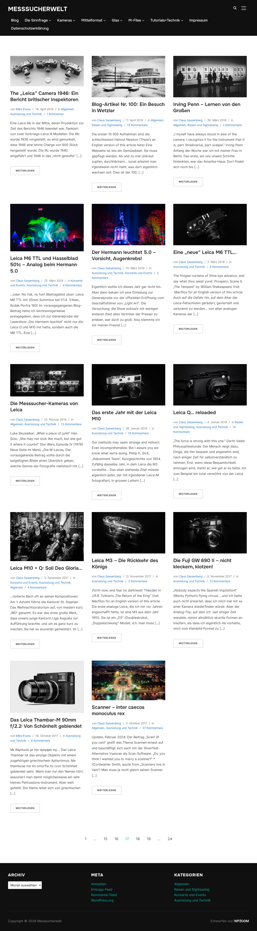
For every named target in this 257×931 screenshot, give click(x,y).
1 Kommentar (55, 114)
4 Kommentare (37, 587)
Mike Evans (23, 109)
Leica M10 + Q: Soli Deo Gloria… (46, 568)
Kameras (64, 20)
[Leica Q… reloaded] (210, 367)
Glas (115, 20)
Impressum (198, 20)
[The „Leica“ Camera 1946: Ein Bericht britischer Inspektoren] (47, 58)
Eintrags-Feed (101, 889)
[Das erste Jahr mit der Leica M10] (128, 367)
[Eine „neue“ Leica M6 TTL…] (210, 206)
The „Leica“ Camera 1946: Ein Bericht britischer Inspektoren (44, 96)
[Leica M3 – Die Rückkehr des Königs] (128, 515)
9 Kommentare (72, 285)
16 (116, 839)
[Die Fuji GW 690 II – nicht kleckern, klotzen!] (210, 515)
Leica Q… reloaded (194, 413)
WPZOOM (241, 921)
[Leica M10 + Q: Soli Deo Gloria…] (47, 515)
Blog (15, 20)
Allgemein (67, 109)
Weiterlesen (25, 170)
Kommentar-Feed (104, 895)
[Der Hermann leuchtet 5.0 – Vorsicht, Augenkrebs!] (128, 206)
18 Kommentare (138, 433)
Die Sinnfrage (36, 20)
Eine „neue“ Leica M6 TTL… (205, 252)
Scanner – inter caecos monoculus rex (118, 710)
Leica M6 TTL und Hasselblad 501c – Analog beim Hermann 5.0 (44, 264)
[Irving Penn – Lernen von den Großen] (210, 58)
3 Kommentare (137, 581)
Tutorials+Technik (165, 20)
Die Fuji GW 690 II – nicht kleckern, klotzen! (202, 563)
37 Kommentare (152, 728)
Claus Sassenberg (109, 120)
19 (149, 839)
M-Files (134, 20)
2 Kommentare (232, 125)
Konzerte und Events (138, 273)
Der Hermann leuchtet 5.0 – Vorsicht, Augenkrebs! (124, 255)
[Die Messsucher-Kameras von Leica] (47, 367)
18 (138, 839)
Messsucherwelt (37, 9)
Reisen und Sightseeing (107, 125)
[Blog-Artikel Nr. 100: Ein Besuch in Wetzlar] (128, 58)
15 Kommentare (137, 125)
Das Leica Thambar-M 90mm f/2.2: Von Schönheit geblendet (46, 723)
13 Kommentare (71, 424)
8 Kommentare (219, 266)
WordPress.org (102, 900)
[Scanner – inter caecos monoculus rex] (128, 663)
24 (170, 839)
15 (105, 839)
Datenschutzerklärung (30, 28)
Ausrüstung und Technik (26, 114)
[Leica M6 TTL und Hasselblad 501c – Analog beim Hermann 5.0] (47, 206)
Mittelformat (91, 20)
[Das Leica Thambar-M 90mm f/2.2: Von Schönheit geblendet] (47, 663)
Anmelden (98, 884)
